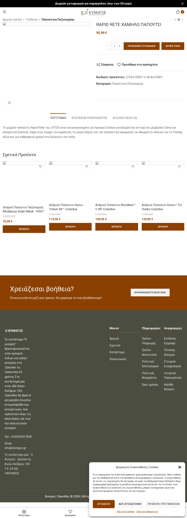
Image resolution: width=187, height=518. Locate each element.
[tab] (58, 117)
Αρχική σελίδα (12, 19)
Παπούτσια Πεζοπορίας (58, 19)
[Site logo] (93, 11)
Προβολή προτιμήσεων (163, 504)
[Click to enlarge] (9, 103)
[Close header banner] (182, 3)
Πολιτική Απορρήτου (147, 511)
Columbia (54, 214)
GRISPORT (9, 216)
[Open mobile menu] (4, 11)
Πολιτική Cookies (126, 511)
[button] (180, 467)
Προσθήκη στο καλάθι (141, 46)
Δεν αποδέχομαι (130, 504)
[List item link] (18, 436)
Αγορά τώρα (173, 46)
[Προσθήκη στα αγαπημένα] (40, 166)
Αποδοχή (103, 504)
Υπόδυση (31, 19)
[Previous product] (175, 20)
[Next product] (182, 20)
